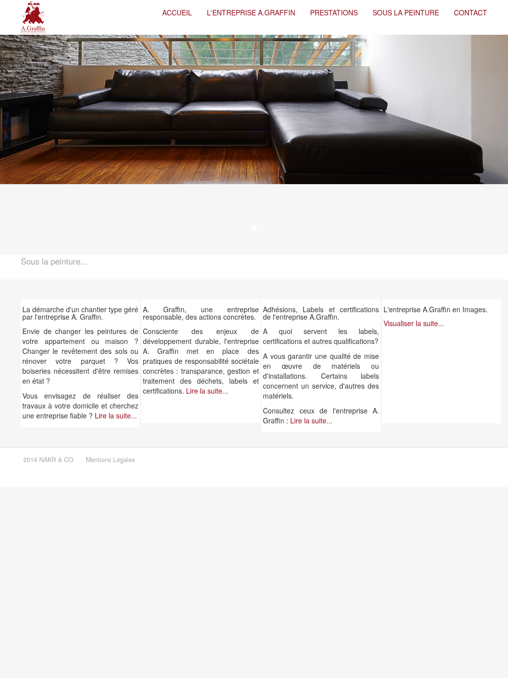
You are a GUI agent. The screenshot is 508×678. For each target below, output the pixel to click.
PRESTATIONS (334, 12)
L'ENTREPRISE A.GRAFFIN (251, 12)
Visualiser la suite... (413, 323)
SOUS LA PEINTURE (406, 12)
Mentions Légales (110, 459)
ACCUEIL (177, 12)
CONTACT (470, 12)
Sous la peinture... (54, 261)
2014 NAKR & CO (48, 459)
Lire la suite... (116, 415)
